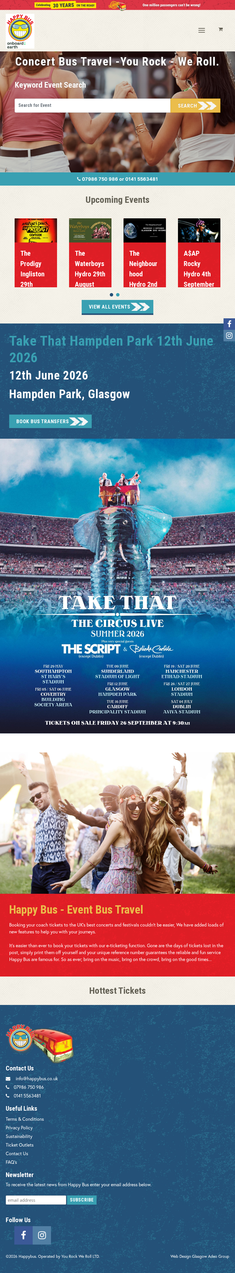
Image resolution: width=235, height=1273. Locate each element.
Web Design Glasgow (189, 1256)
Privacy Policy (19, 1127)
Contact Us (17, 1153)
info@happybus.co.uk (37, 1078)
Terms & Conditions (25, 1119)
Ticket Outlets (20, 1145)
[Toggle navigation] (202, 30)
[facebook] (23, 1234)
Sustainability (19, 1136)
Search (187, 106)
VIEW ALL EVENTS (109, 307)
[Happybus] (30, 31)
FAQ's (11, 1162)
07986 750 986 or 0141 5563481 (119, 179)
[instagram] (42, 1234)
